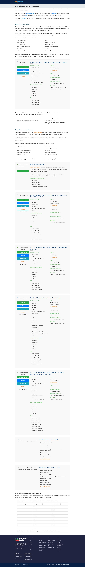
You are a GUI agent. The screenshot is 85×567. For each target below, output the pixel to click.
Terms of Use (18, 564)
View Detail (23, 73)
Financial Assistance (18, 556)
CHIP (26, 15)
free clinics (23, 18)
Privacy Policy (26, 564)
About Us (30, 544)
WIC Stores (59, 547)
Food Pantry (59, 549)
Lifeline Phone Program (28, 559)
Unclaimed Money (18, 558)
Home (30, 540)
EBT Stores (59, 542)
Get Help (30, 542)
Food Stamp (59, 540)
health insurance (30, 13)
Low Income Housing (51, 540)
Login (30, 549)
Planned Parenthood (35, 167)
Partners (30, 546)
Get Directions (53, 70)
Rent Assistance (50, 542)
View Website (23, 70)
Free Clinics (40, 540)
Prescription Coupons (42, 545)
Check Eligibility (23, 67)
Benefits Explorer (56, 564)
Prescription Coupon (45, 459)
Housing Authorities (51, 547)
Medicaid (54, 13)
